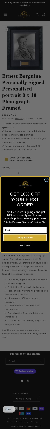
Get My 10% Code (25, 238)
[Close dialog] (46, 180)
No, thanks (25, 245)
